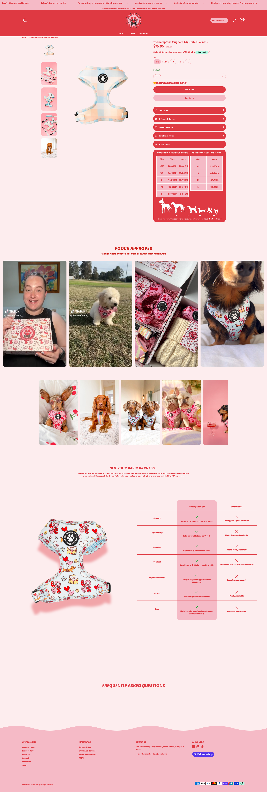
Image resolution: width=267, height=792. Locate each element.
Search (25, 765)
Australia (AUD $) (218, 20)
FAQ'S (81, 758)
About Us (26, 754)
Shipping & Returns (87, 751)
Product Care (28, 751)
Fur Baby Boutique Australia (43, 784)
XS (166, 62)
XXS (157, 62)
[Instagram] (197, 746)
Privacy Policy (85, 747)
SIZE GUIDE (143, 33)
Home (24, 37)
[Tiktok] (202, 746)
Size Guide (26, 761)
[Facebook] (193, 746)
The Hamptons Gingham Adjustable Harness (43, 37)
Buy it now (189, 98)
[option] (102, 95)
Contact (25, 758)
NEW (133, 33)
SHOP (121, 33)
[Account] (235, 20)
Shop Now (47, 440)
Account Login (28, 747)
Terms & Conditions (87, 754)
